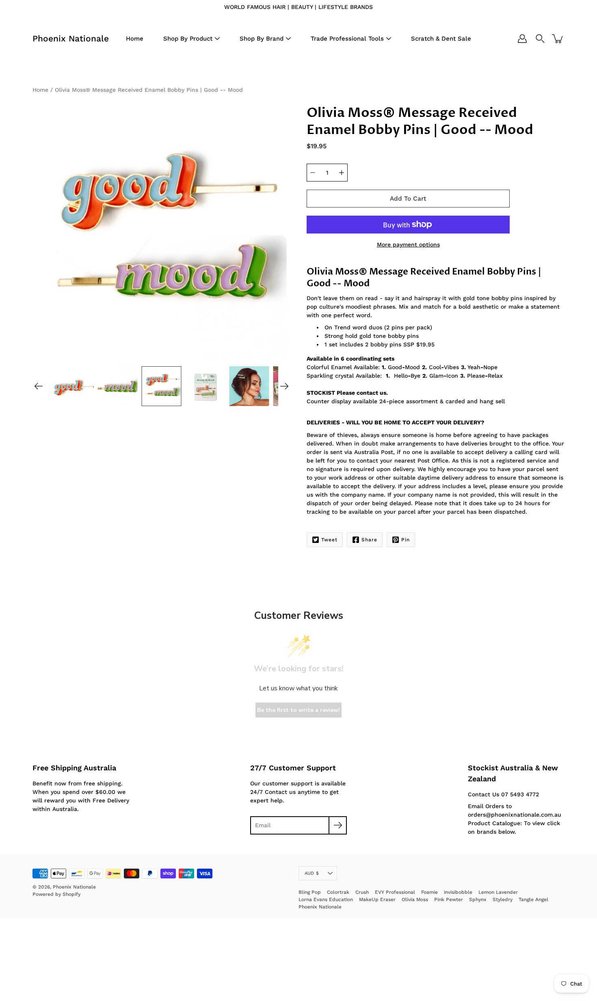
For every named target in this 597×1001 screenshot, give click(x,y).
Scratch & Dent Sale (441, 38)
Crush (362, 892)
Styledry (503, 899)
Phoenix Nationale (70, 38)
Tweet (329, 540)
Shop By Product (187, 38)
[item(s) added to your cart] (558, 38)
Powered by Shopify (56, 894)
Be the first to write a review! (298, 710)
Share (369, 540)
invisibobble (458, 892)
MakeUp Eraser (377, 899)
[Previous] (38, 386)
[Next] (284, 386)
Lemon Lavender (498, 892)
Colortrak (338, 892)
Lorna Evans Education (325, 899)
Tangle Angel (533, 899)
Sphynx (478, 899)
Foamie (429, 892)
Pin (405, 540)
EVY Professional (395, 892)
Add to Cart (408, 198)
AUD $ (312, 873)
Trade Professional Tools (347, 38)
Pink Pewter (448, 899)
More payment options (408, 244)
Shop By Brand (261, 38)
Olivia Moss (415, 899)
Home (134, 38)
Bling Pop (309, 892)
